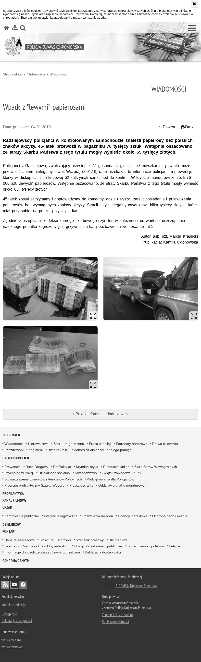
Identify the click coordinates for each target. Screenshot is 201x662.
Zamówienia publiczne (21, 516)
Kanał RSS (5, 584)
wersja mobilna (11, 639)
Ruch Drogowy (36, 467)
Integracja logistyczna (60, 516)
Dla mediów (118, 540)
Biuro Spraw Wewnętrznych (155, 467)
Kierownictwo (38, 444)
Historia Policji (58, 450)
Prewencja (12, 467)
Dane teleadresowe (19, 540)
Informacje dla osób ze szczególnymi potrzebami (42, 552)
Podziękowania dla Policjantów (110, 479)
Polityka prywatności (115, 621)
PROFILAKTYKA (13, 493)
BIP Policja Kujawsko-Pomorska (136, 585)
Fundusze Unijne (116, 467)
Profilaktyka (62, 467)
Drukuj (191, 127)
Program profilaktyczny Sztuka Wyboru (34, 485)
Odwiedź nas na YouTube (14, 584)
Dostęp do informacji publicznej (98, 546)
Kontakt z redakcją (13, 604)
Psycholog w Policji (19, 473)
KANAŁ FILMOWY (14, 500)
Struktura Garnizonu (55, 540)
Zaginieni (35, 450)
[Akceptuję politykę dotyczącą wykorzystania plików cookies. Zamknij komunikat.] (194, 4)
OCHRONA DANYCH (15, 560)
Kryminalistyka (87, 467)
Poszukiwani (14, 450)
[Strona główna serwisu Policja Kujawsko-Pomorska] (6, 28)
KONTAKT (9, 531)
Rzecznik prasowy (90, 540)
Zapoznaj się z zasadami (117, 614)
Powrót (169, 127)
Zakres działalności (89, 450)
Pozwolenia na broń (97, 516)
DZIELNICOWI (12, 524)
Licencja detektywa (132, 516)
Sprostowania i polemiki (145, 546)
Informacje (37, 74)
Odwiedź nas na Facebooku (23, 584)
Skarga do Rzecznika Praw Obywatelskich (36, 546)
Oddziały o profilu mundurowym (122, 485)
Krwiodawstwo (86, 473)
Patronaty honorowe (131, 444)
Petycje (174, 546)
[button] (192, 28)
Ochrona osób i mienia (169, 516)
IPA (138, 473)
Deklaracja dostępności (103, 552)
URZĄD (7, 507)
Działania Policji (15, 458)
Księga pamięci (120, 450)
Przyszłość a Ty (81, 485)
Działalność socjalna (54, 473)
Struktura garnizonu (68, 444)
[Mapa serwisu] (15, 28)
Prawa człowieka (165, 444)
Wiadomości (59, 74)
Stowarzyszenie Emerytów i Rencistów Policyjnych (43, 479)
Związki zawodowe (116, 473)
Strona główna (14, 74)
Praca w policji (100, 444)
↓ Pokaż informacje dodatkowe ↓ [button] (101, 414)
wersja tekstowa (11, 646)
